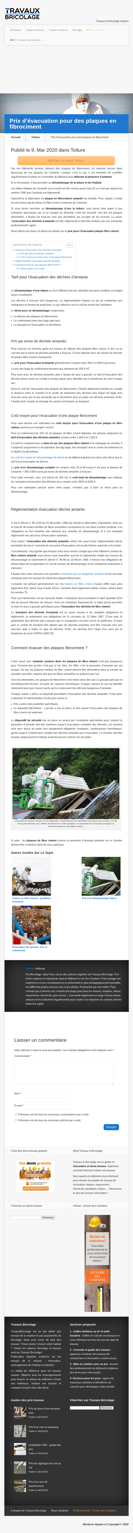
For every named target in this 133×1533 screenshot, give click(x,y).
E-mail (18, 1105)
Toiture (35, 137)
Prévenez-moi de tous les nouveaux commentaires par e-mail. (53, 1114)
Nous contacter (59, 1510)
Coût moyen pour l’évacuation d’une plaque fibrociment (46, 257)
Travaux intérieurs (35, 30)
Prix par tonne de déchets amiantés (37, 253)
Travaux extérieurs (58, 30)
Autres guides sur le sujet (32, 268)
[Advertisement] (66, 69)
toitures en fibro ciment (78, 584)
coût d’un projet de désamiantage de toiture (39, 457)
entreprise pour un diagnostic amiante (82, 574)
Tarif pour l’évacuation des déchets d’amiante (38, 250)
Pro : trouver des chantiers (27, 40)
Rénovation (15, 30)
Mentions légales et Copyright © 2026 (106, 1524)
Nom (17, 1093)
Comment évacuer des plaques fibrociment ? (38, 264)
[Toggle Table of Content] (68, 245)
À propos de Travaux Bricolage (28, 1510)
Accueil (15, 137)
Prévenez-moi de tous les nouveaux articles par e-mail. (49, 1120)
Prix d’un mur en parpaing (43, 1427)
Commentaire (22, 1056)
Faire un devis (68, 160)
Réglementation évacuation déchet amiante (37, 261)
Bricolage (77, 30)
